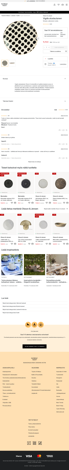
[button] (47, 24)
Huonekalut (35, 387)
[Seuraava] (38, 38)
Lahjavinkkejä (60, 399)
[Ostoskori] (63, 5)
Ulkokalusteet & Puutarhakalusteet (41, 390)
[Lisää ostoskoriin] (15, 203)
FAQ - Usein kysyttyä (8, 384)
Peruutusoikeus (7, 405)
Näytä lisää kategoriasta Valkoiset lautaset (14, 303)
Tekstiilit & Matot (36, 384)
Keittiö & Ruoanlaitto (37, 374)
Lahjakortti (34, 393)
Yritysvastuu (31, 427)
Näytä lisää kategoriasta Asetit (11, 312)
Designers (59, 377)
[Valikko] (67, 5)
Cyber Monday (60, 408)
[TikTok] (40, 443)
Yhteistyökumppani (33, 433)
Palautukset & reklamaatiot (10, 374)
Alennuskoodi (60, 412)
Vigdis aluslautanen (25, 15)
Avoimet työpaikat (33, 430)
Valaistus (34, 381)
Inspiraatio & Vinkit (61, 371)
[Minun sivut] (55, 5)
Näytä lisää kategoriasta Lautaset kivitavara (15, 309)
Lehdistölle (31, 436)
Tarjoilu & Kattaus (5, 15)
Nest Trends (59, 402)
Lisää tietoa (63, 64)
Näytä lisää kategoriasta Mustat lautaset (13, 306)
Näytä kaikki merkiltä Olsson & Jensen (54, 209)
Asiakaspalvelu (7, 371)
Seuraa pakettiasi (7, 390)
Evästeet (5, 399)
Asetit (17, 15)
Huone (58, 396)
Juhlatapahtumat (60, 393)
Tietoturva (5, 396)
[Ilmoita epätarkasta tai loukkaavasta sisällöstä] (66, 130)
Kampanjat (59, 381)
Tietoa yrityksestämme (34, 423)
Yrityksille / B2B (7, 402)
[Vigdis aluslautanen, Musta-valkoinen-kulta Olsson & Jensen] (20, 38)
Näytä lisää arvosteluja (34, 161)
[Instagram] (34, 443)
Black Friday (59, 405)
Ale (57, 384)
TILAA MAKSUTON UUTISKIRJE (35, 346)
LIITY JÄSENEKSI (31, 1)
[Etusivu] (4, 4)
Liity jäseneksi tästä (62, 34)
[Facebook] (29, 443)
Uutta (57, 387)
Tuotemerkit (59, 374)
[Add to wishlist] (12, 203)
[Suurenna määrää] (49, 47)
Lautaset (13, 15)
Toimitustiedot (6, 387)
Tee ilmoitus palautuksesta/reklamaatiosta (14, 377)
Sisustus (34, 377)
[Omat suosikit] (59, 5)
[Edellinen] (3, 38)
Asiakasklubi (6, 381)
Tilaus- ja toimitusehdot (9, 393)
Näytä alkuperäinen (16, 144)
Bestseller (59, 390)
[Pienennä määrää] (44, 47)
